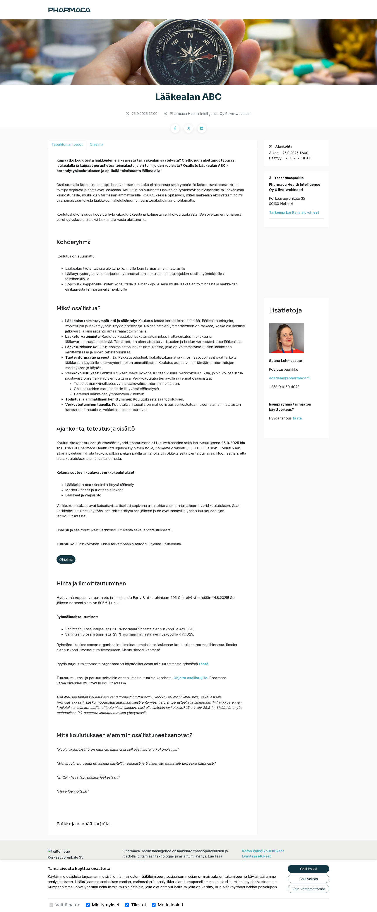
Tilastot (138, 904)
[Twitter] (188, 128)
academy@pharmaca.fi (289, 378)
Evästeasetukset (256, 856)
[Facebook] (175, 128)
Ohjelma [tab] (96, 144)
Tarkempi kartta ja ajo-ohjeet (294, 212)
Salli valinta (308, 879)
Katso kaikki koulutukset (263, 851)
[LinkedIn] (201, 128)
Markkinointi (170, 904)
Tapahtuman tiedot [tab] (66, 144)
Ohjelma (66, 559)
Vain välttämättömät (308, 889)
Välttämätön (67, 904)
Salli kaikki (308, 869)
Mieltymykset (106, 904)
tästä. (204, 664)
